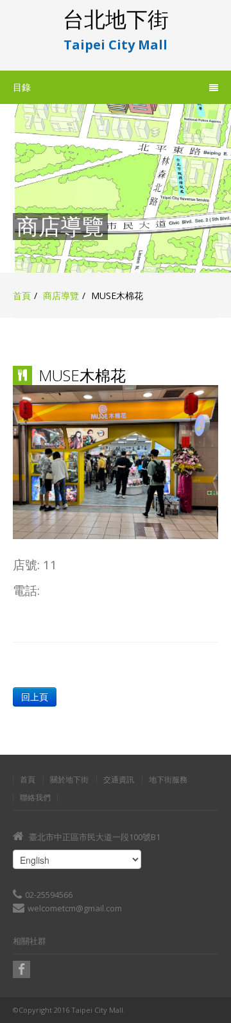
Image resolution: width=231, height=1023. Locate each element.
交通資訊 (118, 779)
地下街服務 (168, 779)
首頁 (22, 295)
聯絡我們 (35, 797)
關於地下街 (69, 779)
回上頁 (34, 697)
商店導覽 (61, 295)
